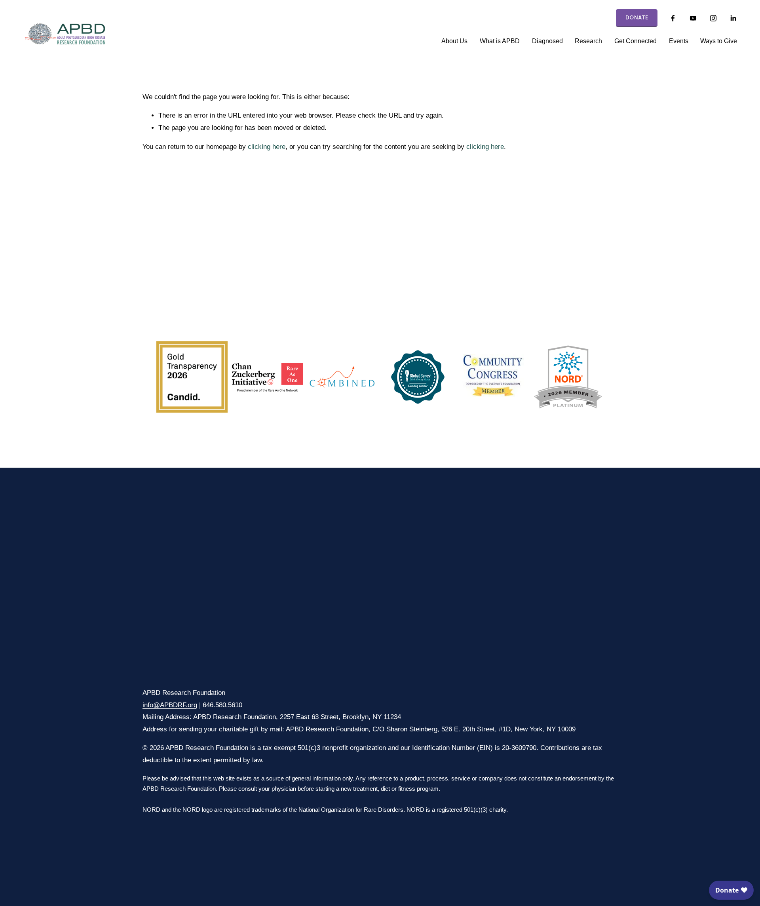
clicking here (266, 146)
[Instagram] (713, 18)
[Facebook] (673, 18)
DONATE (636, 17)
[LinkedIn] (733, 18)
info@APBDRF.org (169, 705)
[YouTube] (693, 18)
